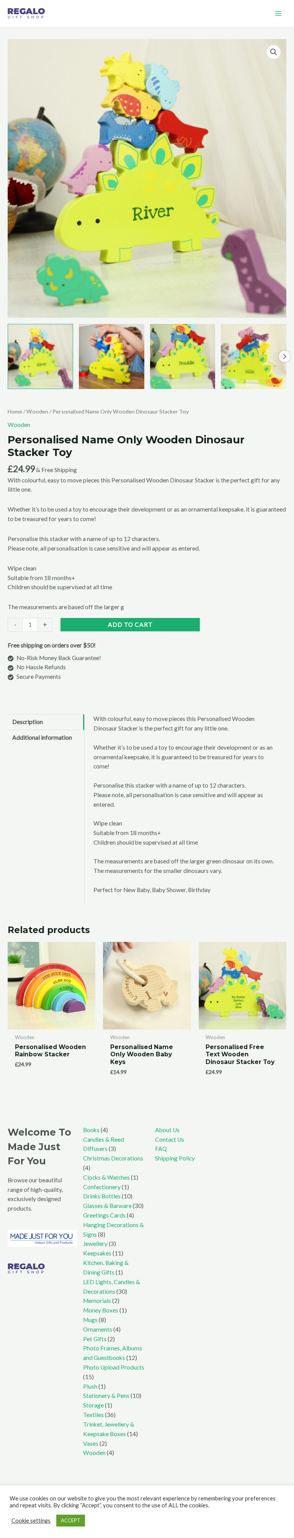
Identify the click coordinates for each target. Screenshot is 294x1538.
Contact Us (169, 1139)
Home (15, 411)
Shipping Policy (175, 1158)
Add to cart (130, 624)
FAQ (161, 1148)
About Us (167, 1129)
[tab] (46, 722)
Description (27, 721)
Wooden (37, 411)
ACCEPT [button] (70, 1520)
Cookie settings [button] (31, 1520)
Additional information (42, 737)
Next (284, 356)
